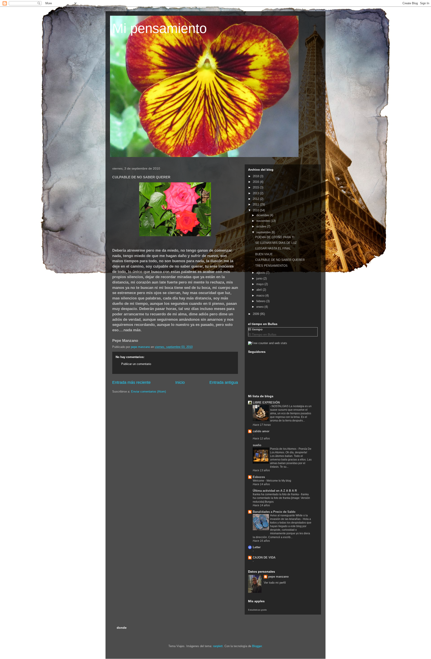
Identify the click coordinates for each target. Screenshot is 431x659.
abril (259, 289)
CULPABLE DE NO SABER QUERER (280, 260)
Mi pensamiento (159, 28)
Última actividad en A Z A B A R (275, 490)
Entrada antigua (223, 382)
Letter (257, 547)
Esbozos (259, 477)
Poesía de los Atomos (283, 448)
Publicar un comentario (136, 364)
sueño (257, 445)
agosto (261, 272)
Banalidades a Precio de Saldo (274, 511)
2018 (256, 176)
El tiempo (255, 329)
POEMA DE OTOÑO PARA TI (274, 237)
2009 (256, 314)
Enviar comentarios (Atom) (148, 391)
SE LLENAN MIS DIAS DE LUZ (276, 242)
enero (260, 306)
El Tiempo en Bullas (262, 334)
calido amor (261, 431)
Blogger (257, 646)
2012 (256, 199)
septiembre (264, 232)
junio (259, 278)
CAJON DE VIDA (264, 557)
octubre (261, 226)
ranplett (218, 646)
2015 (256, 187)
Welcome (259, 480)
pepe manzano (278, 576)
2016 (256, 181)
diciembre (263, 215)
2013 (256, 193)
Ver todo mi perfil (275, 582)
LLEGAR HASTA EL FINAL (273, 248)
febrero (261, 301)
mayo (260, 284)
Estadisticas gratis (257, 610)
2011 (256, 204)
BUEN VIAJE (264, 254)
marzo (260, 295)
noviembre (263, 221)
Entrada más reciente (131, 382)
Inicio (180, 382)
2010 (256, 210)
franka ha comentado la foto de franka (276, 494)
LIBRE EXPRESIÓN (266, 402)
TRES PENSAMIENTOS (271, 265)
